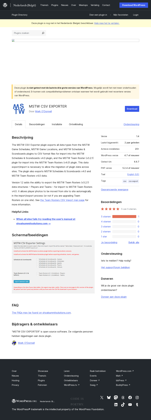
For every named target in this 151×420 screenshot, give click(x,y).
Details (18, 124)
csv (124, 181)
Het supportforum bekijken (115, 267)
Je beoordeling (109, 242)
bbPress (121, 380)
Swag (94, 385)
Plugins (41, 380)
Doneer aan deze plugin (114, 296)
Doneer (95, 380)
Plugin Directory (19, 15)
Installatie (57, 124)
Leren (67, 371)
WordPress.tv (72, 385)
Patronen (42, 385)
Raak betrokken (98, 371)
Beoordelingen (37, 124)
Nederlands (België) (49, 401)
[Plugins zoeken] (43, 33)
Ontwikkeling (76, 124)
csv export (133, 181)
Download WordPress (133, 5)
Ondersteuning (131, 124)
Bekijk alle (133, 242)
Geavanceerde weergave (114, 189)
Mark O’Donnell (43, 111)
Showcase (43, 371)
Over (14, 371)
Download (132, 109)
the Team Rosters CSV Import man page (62, 200)
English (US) (133, 174)
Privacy (15, 385)
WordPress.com (125, 371)
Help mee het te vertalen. (106, 23)
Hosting (15, 380)
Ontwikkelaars (71, 380)
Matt (119, 375)
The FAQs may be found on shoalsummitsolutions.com (41, 312)
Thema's (42, 375)
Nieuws (15, 375)
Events (93, 375)
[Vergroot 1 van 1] (90, 244)
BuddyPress (123, 385)
